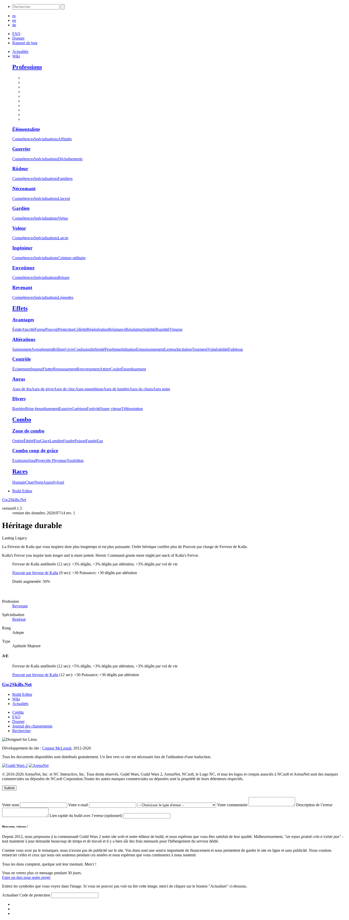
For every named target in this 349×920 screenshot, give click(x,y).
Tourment (199, 349)
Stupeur (36, 369)
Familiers (65, 178)
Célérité (80, 329)
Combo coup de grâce (35, 450)
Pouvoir (51, 329)
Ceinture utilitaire (72, 258)
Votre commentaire (233, 805)
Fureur (39, 329)
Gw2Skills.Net (14, 499)
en (14, 20)
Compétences (23, 139)
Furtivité (93, 408)
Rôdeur (20, 168)
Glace (45, 441)
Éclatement (21, 369)
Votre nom (11, 805)
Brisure (63, 277)
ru (14, 16)
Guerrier (21, 149)
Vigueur (175, 329)
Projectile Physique (51, 460)
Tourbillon (75, 460)
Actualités (20, 51)
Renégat (19, 619)
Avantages (23, 319)
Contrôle (21, 359)
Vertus (63, 218)
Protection (66, 329)
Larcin (63, 238)
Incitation (184, 349)
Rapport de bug (24, 43)
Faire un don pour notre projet (26, 877)
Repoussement (65, 369)
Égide (17, 329)
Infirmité (98, 349)
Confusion (82, 349)
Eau (100, 441)
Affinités (65, 139)
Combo (21, 419)
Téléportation (132, 408)
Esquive (65, 408)
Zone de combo (28, 431)
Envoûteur (23, 267)
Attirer (105, 369)
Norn (38, 482)
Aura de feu (21, 389)
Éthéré (29, 441)
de (14, 25)
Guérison (79, 408)
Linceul (64, 198)
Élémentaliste (26, 129)
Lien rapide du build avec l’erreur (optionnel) (86, 815)
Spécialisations (46, 139)
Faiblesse (235, 349)
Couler (115, 369)
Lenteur (170, 349)
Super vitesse (110, 408)
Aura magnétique (89, 389)
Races (20, 471)
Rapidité (162, 329)
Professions (27, 67)
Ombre (18, 441)
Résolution (134, 329)
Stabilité (149, 329)
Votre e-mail (78, 805)
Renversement (88, 369)
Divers (19, 398)
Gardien (21, 208)
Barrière (18, 408)
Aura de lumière (116, 389)
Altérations (23, 339)
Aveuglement (42, 349)
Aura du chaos (141, 389)
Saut (32, 460)
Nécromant (24, 188)
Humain (18, 482)
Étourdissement (133, 369)
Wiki (16, 56)
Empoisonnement (150, 349)
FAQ (16, 33)
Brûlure (59, 349)
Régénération (97, 329)
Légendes (65, 297)
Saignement (21, 349)
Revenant (22, 287)
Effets (20, 308)
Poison (80, 441)
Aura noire (161, 389)
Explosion (20, 460)
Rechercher (21, 731)
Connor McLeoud (56, 748)
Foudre (69, 441)
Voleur (19, 228)
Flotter (48, 369)
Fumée (91, 441)
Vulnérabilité (217, 349)
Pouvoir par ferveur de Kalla (35, 573)
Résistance (116, 329)
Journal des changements (32, 726)
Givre (69, 349)
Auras (18, 379)
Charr (29, 482)
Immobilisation (124, 349)
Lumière (56, 441)
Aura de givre (42, 389)
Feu (37, 441)
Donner (18, 38)
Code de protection (35, 895)
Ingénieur (22, 248)
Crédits (18, 712)
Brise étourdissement (42, 408)
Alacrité (28, 329)
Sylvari (58, 482)
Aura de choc (64, 389)
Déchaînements (70, 159)
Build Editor (22, 491)
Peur (108, 349)
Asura (48, 482)
